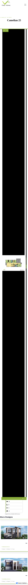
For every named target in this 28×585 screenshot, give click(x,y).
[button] (4, 30)
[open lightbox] (13, 263)
